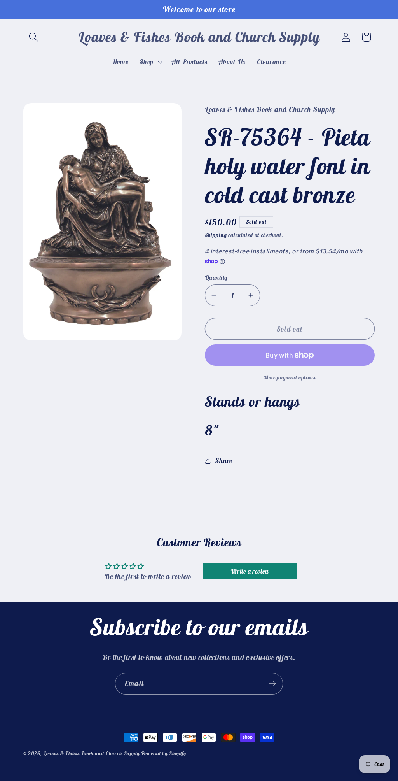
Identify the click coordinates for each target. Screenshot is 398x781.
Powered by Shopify (163, 753)
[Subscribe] (272, 684)
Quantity (216, 277)
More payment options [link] (289, 377)
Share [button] (223, 460)
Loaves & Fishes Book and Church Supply (92, 753)
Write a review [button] (249, 571)
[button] (33, 37)
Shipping (216, 235)
